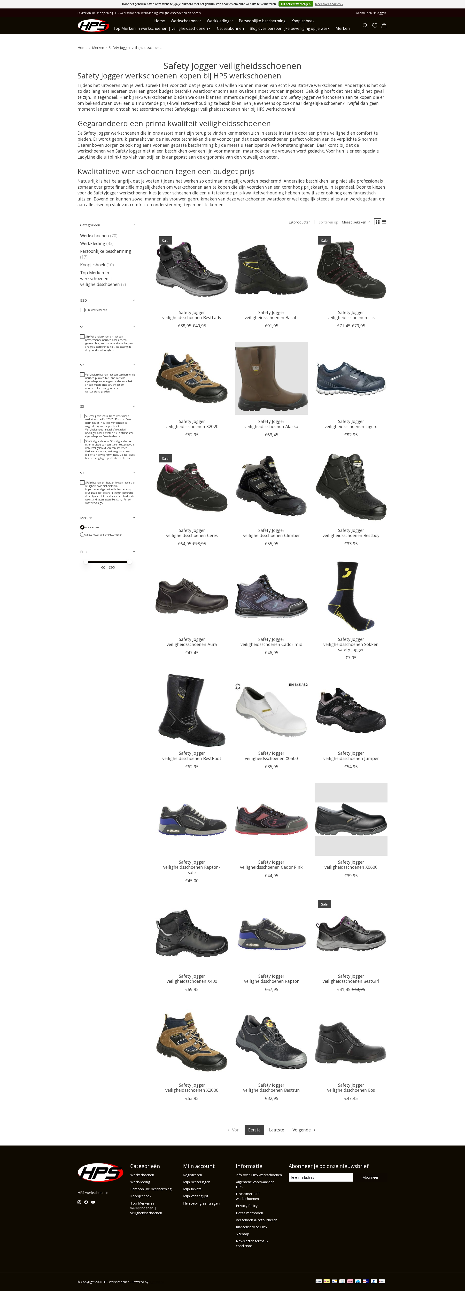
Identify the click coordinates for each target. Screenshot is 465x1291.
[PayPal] (374, 1281)
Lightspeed (156, 1282)
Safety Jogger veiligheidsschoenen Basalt (271, 314)
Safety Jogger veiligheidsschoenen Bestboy (351, 532)
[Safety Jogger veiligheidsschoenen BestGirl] (351, 933)
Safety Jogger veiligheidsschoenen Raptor (271, 978)
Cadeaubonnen (230, 28)
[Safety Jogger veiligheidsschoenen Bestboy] (351, 487)
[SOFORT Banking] (350, 1281)
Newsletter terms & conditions (252, 1243)
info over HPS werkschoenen (259, 1174)
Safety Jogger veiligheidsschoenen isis (351, 314)
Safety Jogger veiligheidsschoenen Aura (192, 641)
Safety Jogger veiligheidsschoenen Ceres (192, 532)
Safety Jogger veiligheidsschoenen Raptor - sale (191, 867)
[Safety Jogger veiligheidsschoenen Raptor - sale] (191, 819)
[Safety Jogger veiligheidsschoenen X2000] (191, 1042)
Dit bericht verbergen (295, 4)
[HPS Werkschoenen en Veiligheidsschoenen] (93, 25)
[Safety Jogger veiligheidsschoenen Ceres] (191, 487)
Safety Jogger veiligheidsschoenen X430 (192, 978)
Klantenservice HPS (251, 1226)
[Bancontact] (335, 1281)
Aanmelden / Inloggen (371, 13)
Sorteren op (328, 222)
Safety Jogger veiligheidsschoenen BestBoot (191, 755)
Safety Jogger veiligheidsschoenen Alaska (271, 423)
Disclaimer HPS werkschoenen (248, 1196)
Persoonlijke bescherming (262, 20)
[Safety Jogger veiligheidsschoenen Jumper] (351, 710)
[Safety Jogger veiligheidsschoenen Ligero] (351, 378)
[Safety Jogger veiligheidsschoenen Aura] (191, 596)
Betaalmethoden (249, 1212)
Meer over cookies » (329, 4)
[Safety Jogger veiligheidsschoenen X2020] (191, 378)
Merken (342, 28)
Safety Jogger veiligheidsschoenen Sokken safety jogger (351, 644)
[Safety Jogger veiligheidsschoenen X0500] (271, 710)
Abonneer (371, 1177)
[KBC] (358, 1281)
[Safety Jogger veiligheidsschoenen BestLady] (191, 269)
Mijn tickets (192, 1188)
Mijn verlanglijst (195, 1195)
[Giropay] (366, 1281)
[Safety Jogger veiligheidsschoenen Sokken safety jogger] (351, 596)
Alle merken (92, 527)
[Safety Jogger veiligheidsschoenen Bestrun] (271, 1042)
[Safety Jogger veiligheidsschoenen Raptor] (271, 933)
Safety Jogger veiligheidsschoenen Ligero (351, 423)
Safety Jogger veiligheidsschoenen (104, 534)
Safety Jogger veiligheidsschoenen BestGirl (351, 978)
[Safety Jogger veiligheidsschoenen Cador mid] (271, 596)
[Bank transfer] (319, 1281)
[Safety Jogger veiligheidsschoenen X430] (191, 933)
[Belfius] (382, 1281)
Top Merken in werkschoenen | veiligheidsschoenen (100, 278)
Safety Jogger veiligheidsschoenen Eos (351, 1087)
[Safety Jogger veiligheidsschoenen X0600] (351, 819)
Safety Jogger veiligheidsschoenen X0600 (351, 864)
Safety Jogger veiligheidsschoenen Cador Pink (271, 864)
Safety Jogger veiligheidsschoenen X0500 (271, 755)
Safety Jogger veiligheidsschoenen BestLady (191, 314)
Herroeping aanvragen (201, 1203)
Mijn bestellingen (196, 1181)
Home (159, 20)
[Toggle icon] (365, 25)
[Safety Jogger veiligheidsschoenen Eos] (351, 1042)
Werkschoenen (94, 235)
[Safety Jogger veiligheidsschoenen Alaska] (271, 378)
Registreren (192, 1174)
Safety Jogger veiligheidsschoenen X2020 (191, 423)
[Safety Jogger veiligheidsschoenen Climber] (271, 487)
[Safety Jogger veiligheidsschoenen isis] (351, 269)
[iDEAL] (327, 1281)
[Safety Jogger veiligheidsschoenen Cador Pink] (271, 819)
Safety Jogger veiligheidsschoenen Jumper (351, 755)
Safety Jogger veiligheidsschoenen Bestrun (271, 1087)
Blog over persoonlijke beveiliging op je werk (290, 28)
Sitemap (242, 1233)
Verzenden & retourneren (256, 1219)
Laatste (276, 1130)
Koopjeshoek (303, 20)
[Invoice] (342, 1281)
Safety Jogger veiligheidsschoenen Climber (271, 532)
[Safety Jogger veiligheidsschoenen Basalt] (271, 269)
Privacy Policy (246, 1205)
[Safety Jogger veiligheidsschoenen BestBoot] (191, 710)
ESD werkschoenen (96, 310)
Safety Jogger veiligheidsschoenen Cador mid (271, 641)
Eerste (254, 1130)
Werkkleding (92, 243)
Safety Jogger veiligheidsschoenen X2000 (191, 1087)
